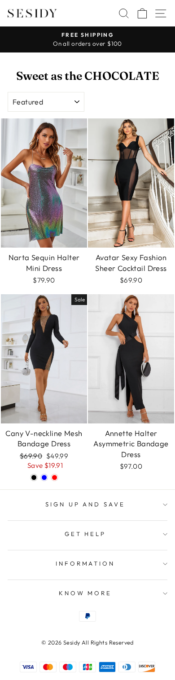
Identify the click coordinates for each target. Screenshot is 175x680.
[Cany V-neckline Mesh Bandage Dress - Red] (54, 477)
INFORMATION (85, 563)
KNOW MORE (85, 593)
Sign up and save (85, 504)
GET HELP (85, 533)
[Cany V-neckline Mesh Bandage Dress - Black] (34, 477)
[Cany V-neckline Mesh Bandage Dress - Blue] (44, 477)
